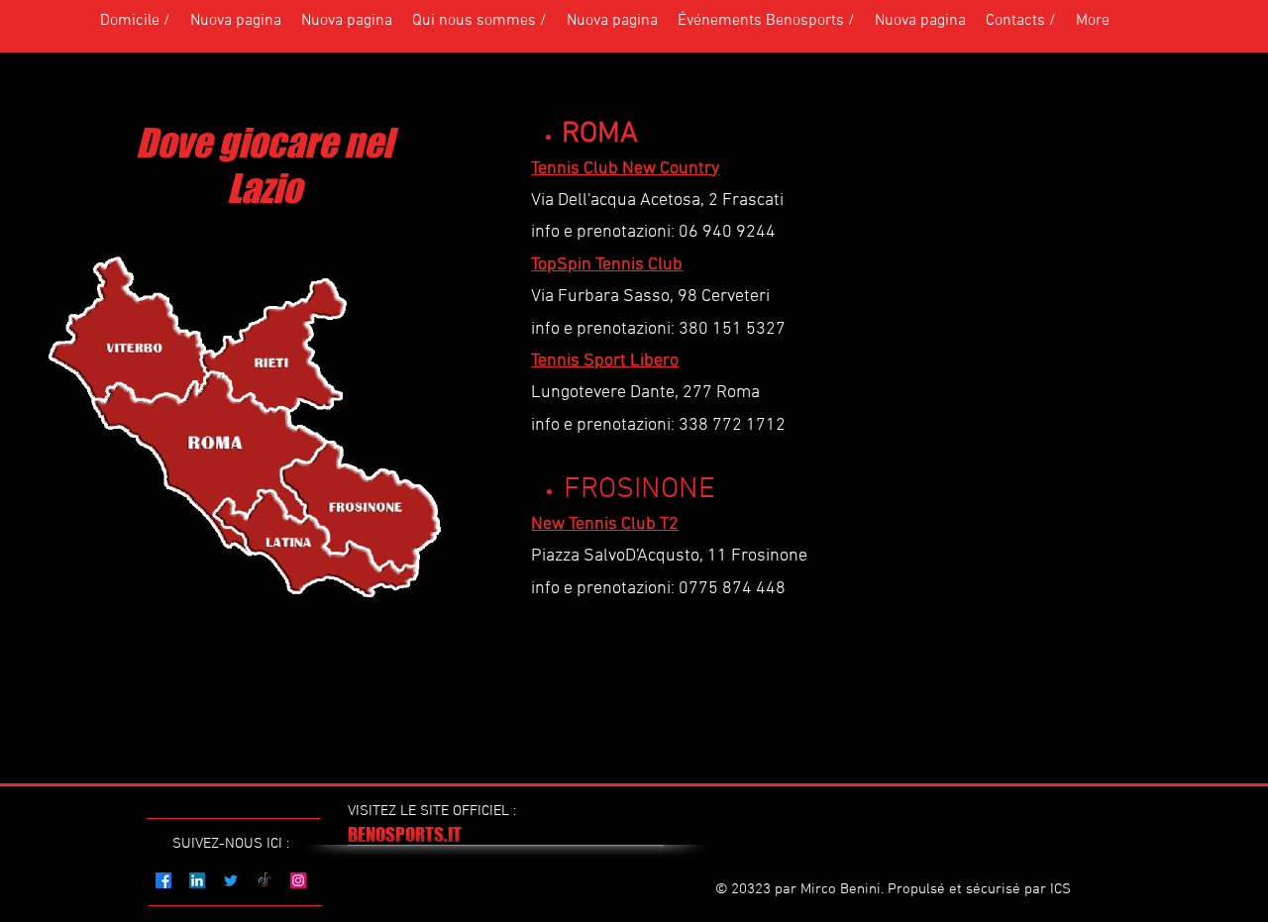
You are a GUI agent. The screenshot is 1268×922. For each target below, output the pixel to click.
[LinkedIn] (197, 880)
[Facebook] (163, 880)
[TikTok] (264, 880)
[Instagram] (298, 880)
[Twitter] (231, 880)
